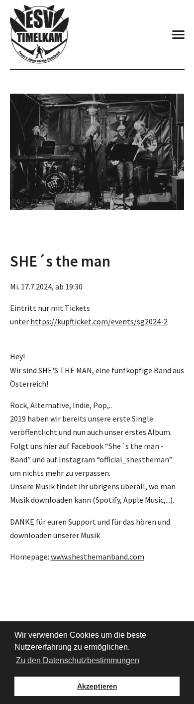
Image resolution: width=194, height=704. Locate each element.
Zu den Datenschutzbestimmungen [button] (77, 660)
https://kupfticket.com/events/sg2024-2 (99, 321)
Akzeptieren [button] (97, 686)
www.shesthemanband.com (97, 557)
